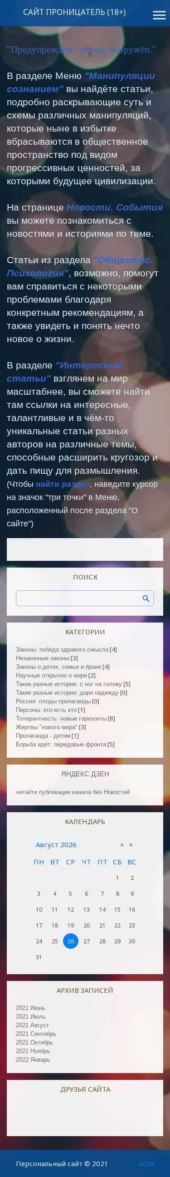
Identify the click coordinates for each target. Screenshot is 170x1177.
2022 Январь (33, 1059)
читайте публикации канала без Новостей (73, 792)
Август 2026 (56, 844)
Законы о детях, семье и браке (58, 666)
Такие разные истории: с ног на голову (69, 684)
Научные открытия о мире (51, 675)
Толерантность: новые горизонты (61, 718)
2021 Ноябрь (33, 1051)
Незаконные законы (42, 658)
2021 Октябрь (34, 1042)
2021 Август (32, 1025)
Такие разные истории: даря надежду (67, 692)
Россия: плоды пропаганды (53, 701)
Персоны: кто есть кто (46, 709)
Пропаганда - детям (43, 735)
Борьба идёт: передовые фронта (61, 744)
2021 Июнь (30, 1008)
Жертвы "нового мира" (47, 727)
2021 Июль (31, 1016)
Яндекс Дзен (85, 774)
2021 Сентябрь (36, 1033)
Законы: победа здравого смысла (62, 649)
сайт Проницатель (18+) (74, 12)
